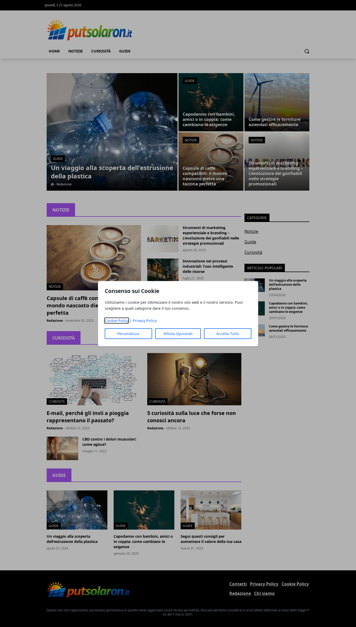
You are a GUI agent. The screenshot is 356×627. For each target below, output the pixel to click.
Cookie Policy (116, 320)
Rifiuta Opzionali (178, 333)
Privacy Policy (145, 320)
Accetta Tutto (227, 333)
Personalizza (128, 333)
